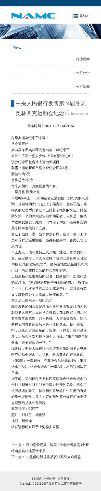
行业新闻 (83, 59)
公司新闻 (83, 86)
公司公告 (83, 73)
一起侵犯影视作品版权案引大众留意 (53, 457)
